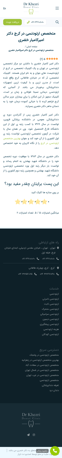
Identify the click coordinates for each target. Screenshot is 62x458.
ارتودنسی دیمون (51, 319)
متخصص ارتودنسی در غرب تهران (42, 375)
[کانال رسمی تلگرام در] (28, 435)
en (4, 9)
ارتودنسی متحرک (50, 309)
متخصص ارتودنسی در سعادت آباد (42, 365)
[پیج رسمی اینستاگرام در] (34, 435)
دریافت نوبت (12, 22)
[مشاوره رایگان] (55, 451)
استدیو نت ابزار (24, 454)
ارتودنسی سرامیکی (49, 314)
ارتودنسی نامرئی (50, 299)
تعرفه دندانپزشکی (50, 385)
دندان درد (54, 390)
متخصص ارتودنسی (49, 380)
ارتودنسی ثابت (51, 304)
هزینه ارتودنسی (51, 329)
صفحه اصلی (31, 46)
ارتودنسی (54, 294)
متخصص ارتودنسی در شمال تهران (42, 370)
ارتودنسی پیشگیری (49, 324)
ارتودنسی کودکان (50, 334)
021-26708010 (37, 22)
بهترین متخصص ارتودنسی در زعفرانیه (40, 360)
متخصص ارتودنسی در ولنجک (44, 355)
